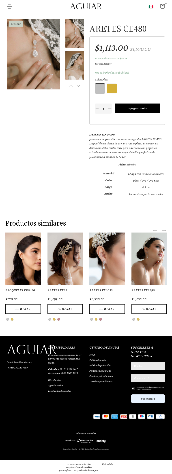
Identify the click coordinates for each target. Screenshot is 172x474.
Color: (101, 79)
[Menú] (11, 7)
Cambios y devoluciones (101, 376)
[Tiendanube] (79, 442)
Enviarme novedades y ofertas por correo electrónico (150, 388)
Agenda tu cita (55, 385)
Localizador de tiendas (59, 390)
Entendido (107, 464)
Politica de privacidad (100, 365)
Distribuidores (55, 380)
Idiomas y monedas (86, 432)
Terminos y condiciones (100, 381)
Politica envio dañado (100, 370)
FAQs (92, 354)
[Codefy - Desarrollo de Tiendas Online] (101, 441)
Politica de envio (97, 360)
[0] (161, 7)
